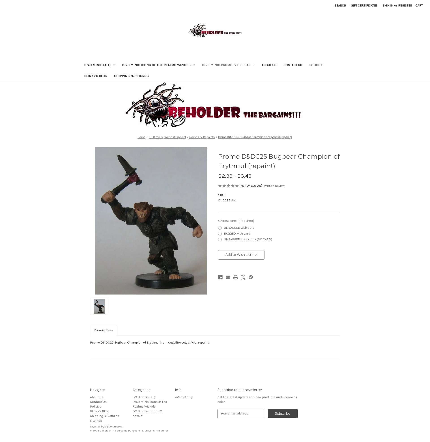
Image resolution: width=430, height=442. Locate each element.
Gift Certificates (364, 5)
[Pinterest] (251, 277)
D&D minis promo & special (226, 65)
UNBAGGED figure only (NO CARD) (248, 239)
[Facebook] (220, 277)
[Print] (235, 277)
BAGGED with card (237, 233)
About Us (269, 65)
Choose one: (236, 220)
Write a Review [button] (274, 186)
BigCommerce (113, 426)
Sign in (388, 5)
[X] (243, 277)
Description (103, 330)
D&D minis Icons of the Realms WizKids (156, 65)
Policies (316, 65)
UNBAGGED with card (239, 228)
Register (405, 5)
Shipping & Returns (131, 76)
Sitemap (96, 421)
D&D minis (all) (97, 65)
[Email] (228, 277)
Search (340, 5)
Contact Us (293, 65)
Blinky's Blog (95, 76)
